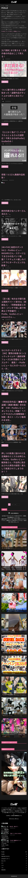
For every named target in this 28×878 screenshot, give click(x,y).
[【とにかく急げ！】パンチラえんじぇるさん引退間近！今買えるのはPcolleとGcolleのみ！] (14, 154)
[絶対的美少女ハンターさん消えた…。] (14, 226)
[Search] (26, 2)
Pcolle (3, 59)
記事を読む (5, 81)
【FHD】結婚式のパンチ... (16, 840)
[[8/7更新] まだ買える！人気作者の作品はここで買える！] (14, 69)
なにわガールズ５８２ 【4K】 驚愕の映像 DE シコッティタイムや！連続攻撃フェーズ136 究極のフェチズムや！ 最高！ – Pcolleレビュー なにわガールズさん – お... (13, 359)
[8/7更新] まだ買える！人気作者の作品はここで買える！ (13, 53)
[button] (2, 2)
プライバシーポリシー (14, 818)
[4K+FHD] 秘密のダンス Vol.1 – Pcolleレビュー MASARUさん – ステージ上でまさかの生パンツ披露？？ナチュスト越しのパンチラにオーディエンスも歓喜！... (13, 256)
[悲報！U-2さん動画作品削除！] (14, 190)
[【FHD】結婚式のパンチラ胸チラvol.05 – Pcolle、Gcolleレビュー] (5, 843)
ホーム (2, 5)
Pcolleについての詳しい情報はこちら (11, 31)
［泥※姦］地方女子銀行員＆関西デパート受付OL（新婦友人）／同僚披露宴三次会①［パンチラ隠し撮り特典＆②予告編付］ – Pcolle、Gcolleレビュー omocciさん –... (13, 307)
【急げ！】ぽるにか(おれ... (16, 833)
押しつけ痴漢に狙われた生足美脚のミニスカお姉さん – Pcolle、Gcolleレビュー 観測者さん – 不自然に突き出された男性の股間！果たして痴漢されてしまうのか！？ (13, 462)
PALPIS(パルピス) (5, 180)
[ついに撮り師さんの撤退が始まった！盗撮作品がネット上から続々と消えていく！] (14, 111)
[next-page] (18, 504)
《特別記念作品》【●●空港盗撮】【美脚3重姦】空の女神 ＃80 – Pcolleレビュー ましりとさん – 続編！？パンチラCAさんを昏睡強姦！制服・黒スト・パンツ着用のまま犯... (14, 410)
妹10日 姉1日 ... (14, 826)
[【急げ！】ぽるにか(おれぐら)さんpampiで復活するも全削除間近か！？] (5, 836)
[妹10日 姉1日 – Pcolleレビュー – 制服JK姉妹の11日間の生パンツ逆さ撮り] (5, 829)
